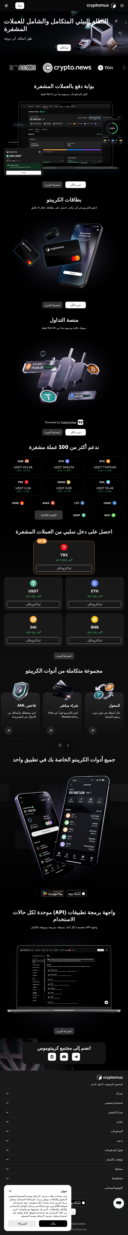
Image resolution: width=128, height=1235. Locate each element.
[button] (64, 1093)
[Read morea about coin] (99, 68)
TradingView (68, 422)
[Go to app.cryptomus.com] (101, 5)
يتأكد (53, 1223)
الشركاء (22, 1223)
